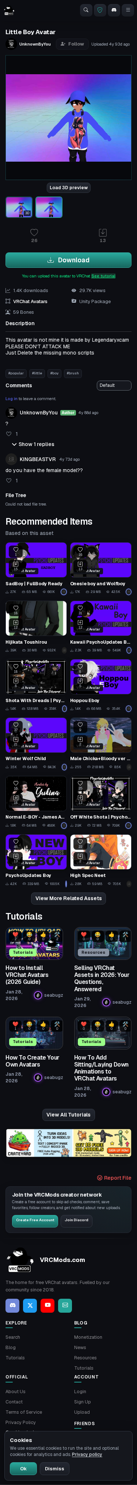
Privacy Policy (20, 1422)
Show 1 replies (36, 444)
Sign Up (82, 1402)
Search (12, 1337)
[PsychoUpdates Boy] (36, 860)
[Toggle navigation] (128, 10)
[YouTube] (47, 1306)
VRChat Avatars (30, 301)
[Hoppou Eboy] (101, 685)
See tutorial (103, 275)
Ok (23, 1469)
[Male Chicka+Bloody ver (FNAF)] (101, 744)
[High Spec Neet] (101, 860)
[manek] (64, 650)
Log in (11, 398)
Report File (117, 1178)
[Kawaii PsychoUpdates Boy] (101, 627)
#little (37, 373)
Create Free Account (35, 1220)
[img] (68, 1143)
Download (73, 260)
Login (80, 1391)
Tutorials (15, 1358)
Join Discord (76, 1220)
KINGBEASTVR (38, 459)
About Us (15, 1391)
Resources (85, 1358)
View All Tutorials (68, 1114)
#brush (73, 373)
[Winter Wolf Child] (36, 744)
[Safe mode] (100, 10)
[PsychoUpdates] (64, 592)
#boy (54, 373)
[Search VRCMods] (86, 10)
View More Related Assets (68, 898)
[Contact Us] (65, 1306)
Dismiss (54, 1469)
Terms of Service (23, 1412)
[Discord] (114, 10)
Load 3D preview (69, 188)
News (80, 1347)
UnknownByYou (39, 412)
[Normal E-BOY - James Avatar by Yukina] (36, 802)
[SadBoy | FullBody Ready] (36, 568)
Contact (14, 1402)
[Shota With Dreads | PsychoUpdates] (36, 685)
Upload (82, 1412)
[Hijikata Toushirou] (36, 627)
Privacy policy (87, 1454)
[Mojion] (129, 767)
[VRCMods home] (9, 10)
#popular (16, 373)
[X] (30, 1306)
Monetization (88, 1337)
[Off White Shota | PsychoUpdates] (101, 802)
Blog (10, 1347)
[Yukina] (64, 825)
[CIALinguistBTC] (129, 884)
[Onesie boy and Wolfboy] (101, 568)
